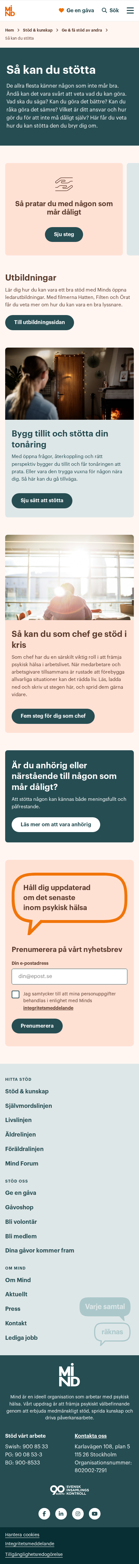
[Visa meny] (130, 10)
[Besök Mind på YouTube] (95, 1514)
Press (12, 1309)
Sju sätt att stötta (42, 500)
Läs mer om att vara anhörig (56, 824)
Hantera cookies (22, 1535)
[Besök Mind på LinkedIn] (61, 1514)
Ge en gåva (20, 1193)
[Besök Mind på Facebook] (44, 1514)
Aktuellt (16, 1294)
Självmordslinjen (28, 1106)
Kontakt (16, 1323)
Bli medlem (21, 1236)
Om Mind (18, 1280)
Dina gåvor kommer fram (39, 1250)
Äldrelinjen (20, 1134)
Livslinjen (18, 1120)
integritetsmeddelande (48, 1008)
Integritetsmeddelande (29, 1544)
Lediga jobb (21, 1338)
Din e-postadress (30, 963)
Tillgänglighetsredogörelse (34, 1554)
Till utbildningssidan (39, 322)
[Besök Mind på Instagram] (78, 1514)
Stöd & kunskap (26, 1091)
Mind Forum (21, 1163)
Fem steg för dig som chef (53, 716)
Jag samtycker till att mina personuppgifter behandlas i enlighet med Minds (69, 1001)
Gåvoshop (19, 1207)
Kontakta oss (91, 1436)
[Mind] (10, 10)
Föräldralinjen (24, 1149)
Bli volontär (21, 1222)
